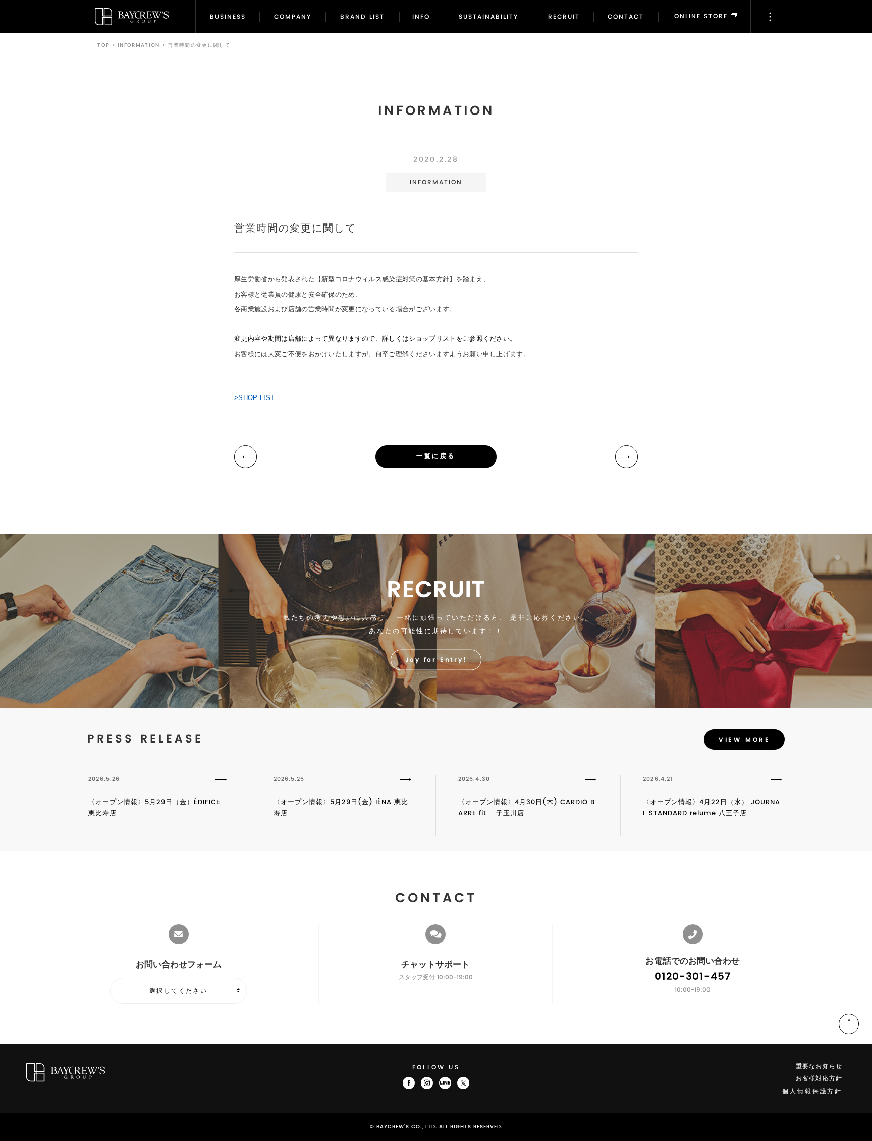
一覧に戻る (436, 456)
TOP (103, 45)
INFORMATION (138, 45)
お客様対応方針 (819, 1078)
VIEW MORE (744, 740)
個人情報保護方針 (812, 1091)
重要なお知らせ (819, 1066)
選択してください (178, 990)
